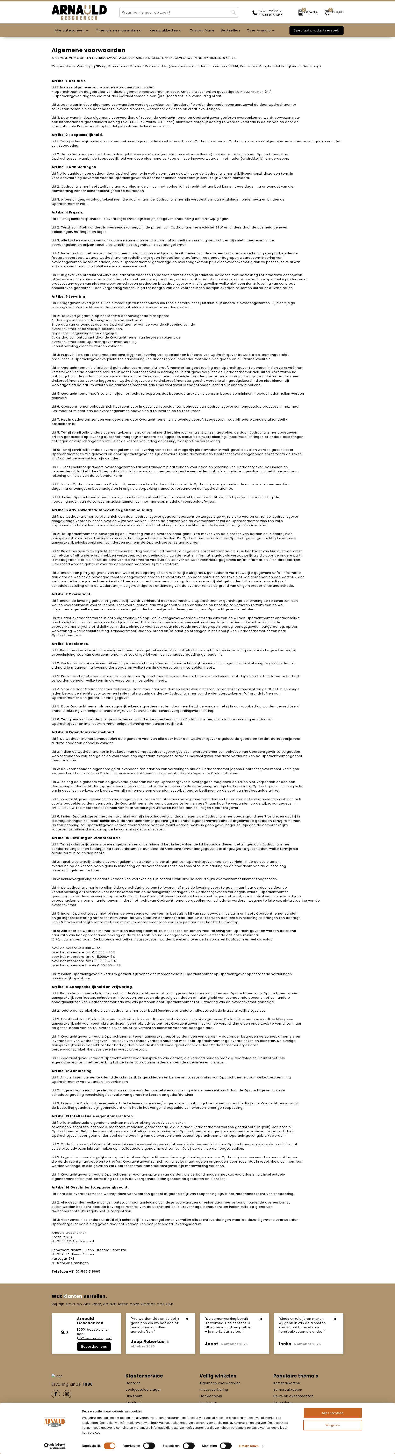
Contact (132, 1383)
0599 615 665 (271, 15)
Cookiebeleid (211, 1396)
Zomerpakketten (287, 1389)
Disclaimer (208, 1402)
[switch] (149, 1445)
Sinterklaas (282, 1402)
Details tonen (248, 1446)
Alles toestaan (333, 1413)
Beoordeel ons (94, 1346)
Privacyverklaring (214, 1389)
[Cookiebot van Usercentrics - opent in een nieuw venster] (55, 1446)
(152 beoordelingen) (94, 1338)
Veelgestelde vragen (143, 1389)
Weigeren (332, 1425)
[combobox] (174, 12)
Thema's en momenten (117, 30)
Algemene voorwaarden (220, 1383)
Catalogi (133, 1402)
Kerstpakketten (286, 1383)
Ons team (134, 1396)
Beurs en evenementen (293, 1396)
